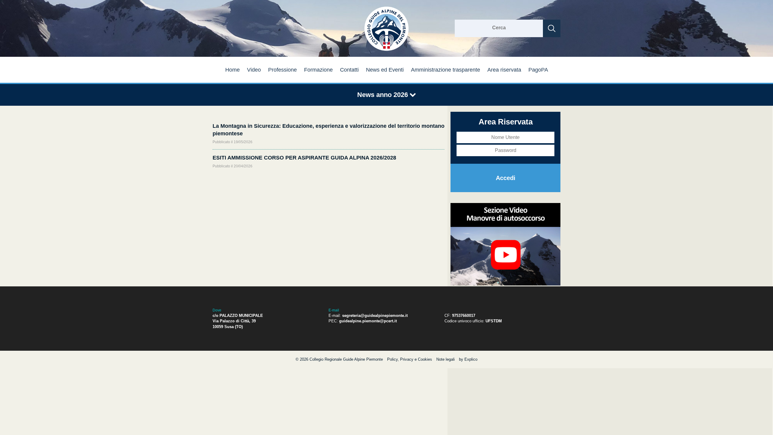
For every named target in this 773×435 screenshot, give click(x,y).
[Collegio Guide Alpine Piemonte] (386, 49)
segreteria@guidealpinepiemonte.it (375, 315)
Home (232, 70)
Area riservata (504, 70)
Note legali (445, 359)
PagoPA (538, 70)
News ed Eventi (385, 70)
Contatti (349, 70)
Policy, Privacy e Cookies (409, 359)
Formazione (318, 70)
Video (254, 70)
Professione (282, 70)
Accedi (505, 178)
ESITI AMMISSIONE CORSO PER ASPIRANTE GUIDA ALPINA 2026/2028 (304, 158)
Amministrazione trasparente (445, 70)
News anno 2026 (383, 94)
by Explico (468, 359)
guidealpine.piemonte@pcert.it (368, 321)
